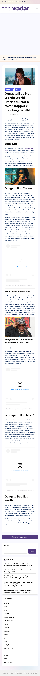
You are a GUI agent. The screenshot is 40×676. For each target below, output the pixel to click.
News (17, 89)
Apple (5, 610)
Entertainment (8, 620)
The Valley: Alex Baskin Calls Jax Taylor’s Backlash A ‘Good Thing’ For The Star (17, 577)
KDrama (6, 627)
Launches (7, 631)
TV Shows (7, 659)
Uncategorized (8, 662)
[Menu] (37, 8)
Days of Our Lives (9, 617)
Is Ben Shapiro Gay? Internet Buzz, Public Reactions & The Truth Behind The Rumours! (18, 564)
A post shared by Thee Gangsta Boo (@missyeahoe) (21, 285)
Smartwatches (8, 648)
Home (3, 57)
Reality (6, 641)
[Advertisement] (20, 34)
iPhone (6, 624)
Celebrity (9, 89)
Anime (6, 607)
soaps (6, 652)
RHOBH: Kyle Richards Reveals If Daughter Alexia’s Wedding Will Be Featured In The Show (19, 591)
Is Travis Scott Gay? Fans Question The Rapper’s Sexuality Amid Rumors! (20, 571)
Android (6, 603)
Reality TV (7, 645)
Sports (6, 655)
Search (6, 545)
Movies (6, 634)
